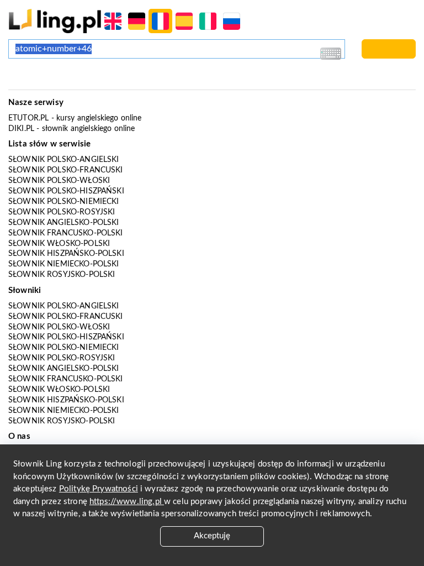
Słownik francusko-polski (65, 233)
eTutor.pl (28, 118)
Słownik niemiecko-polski (63, 264)
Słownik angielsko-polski (63, 223)
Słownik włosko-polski (59, 244)
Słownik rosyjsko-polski (61, 275)
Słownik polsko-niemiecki (63, 202)
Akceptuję (212, 536)
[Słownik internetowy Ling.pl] (55, 21)
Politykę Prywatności (98, 489)
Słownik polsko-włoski (59, 181)
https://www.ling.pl (126, 501)
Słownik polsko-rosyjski (61, 212)
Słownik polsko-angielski (63, 160)
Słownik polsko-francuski (65, 170)
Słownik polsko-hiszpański (66, 191)
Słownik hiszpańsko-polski (66, 254)
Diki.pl (21, 129)
